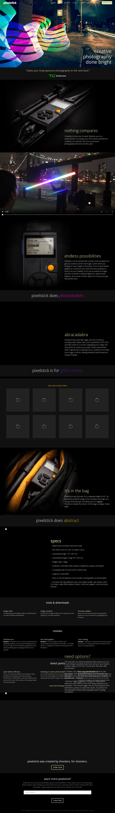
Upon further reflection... (12, 672)
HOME (53, 3)
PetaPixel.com (8, 639)
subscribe (57, 800)
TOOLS (75, 3)
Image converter (47, 611)
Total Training (83, 639)
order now (57, 767)
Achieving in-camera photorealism (53, 672)
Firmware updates (84, 611)
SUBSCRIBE (96, 3)
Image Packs (8, 611)
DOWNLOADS (85, 3)
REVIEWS (67, 3)
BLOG (60, 3)
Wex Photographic (47, 639)
